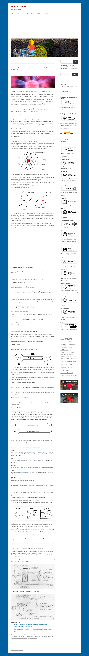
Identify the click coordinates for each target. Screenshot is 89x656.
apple (63, 339)
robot (70, 364)
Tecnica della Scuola (66, 373)
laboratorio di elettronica (43, 636)
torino (62, 375)
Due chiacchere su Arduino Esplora (22, 628)
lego (68, 356)
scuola (72, 367)
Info (18, 13)
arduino (68, 338)
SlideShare (72, 88)
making (74, 356)
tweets (70, 375)
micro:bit (69, 358)
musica (61, 361)
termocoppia (22, 472)
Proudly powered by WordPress (17, 650)
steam (68, 370)
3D (61, 339)
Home (12, 13)
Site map (47, 13)
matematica (62, 358)
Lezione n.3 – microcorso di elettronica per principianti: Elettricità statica (31, 624)
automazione (63, 341)
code (76, 341)
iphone (71, 354)
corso (71, 345)
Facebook (62, 86)
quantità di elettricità (15, 638)
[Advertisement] (44, 26)
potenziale (51, 636)
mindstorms (74, 358)
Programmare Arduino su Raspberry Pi (23, 626)
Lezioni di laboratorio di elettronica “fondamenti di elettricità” (29, 69)
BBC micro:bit (70, 341)
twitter (75, 375)
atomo (47, 634)
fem (23, 636)
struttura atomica (23, 638)
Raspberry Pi (63, 364)
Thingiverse (67, 88)
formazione (63, 352)
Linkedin (75, 86)
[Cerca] (75, 62)
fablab (70, 349)
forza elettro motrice (29, 636)
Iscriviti (74, 74)
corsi (68, 344)
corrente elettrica (14, 636)
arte (73, 339)
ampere (44, 634)
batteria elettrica (17, 460)
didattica (62, 347)
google (68, 352)
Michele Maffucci (18, 6)
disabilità (66, 347)
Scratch (69, 367)
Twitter (71, 86)
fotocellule (26, 485)
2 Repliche (13, 73)
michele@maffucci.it (64, 93)
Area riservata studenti (36, 13)
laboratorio (63, 356)
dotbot (70, 347)
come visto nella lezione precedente (33, 452)
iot (67, 354)
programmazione (70, 361)
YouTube (62, 88)
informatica (63, 354)
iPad (69, 354)
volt (28, 638)
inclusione (72, 352)
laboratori (36, 636)
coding (63, 344)
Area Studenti (25, 13)
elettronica (28, 634)
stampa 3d (62, 370)
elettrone (20, 636)
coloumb (51, 634)
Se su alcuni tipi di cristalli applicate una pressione (23, 467)
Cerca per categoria (66, 79)
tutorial (66, 375)
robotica (63, 367)
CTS (74, 344)
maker (71, 356)
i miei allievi (33, 634)
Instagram (67, 86)
